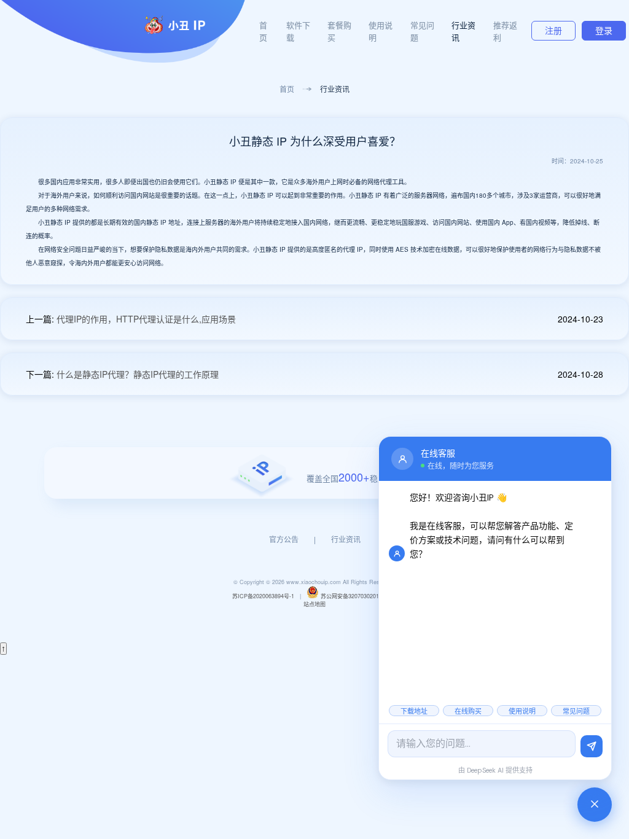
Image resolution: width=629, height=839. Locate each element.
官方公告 (284, 539)
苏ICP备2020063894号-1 (263, 596)
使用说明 (522, 711)
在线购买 (468, 711)
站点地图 (314, 604)
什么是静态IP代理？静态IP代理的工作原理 (138, 374)
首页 (263, 31)
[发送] (591, 746)
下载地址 (414, 711)
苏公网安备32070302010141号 (359, 596)
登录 (603, 31)
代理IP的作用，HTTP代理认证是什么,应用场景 (146, 319)
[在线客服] (594, 804)
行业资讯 (335, 89)
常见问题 (576, 711)
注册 (553, 31)
